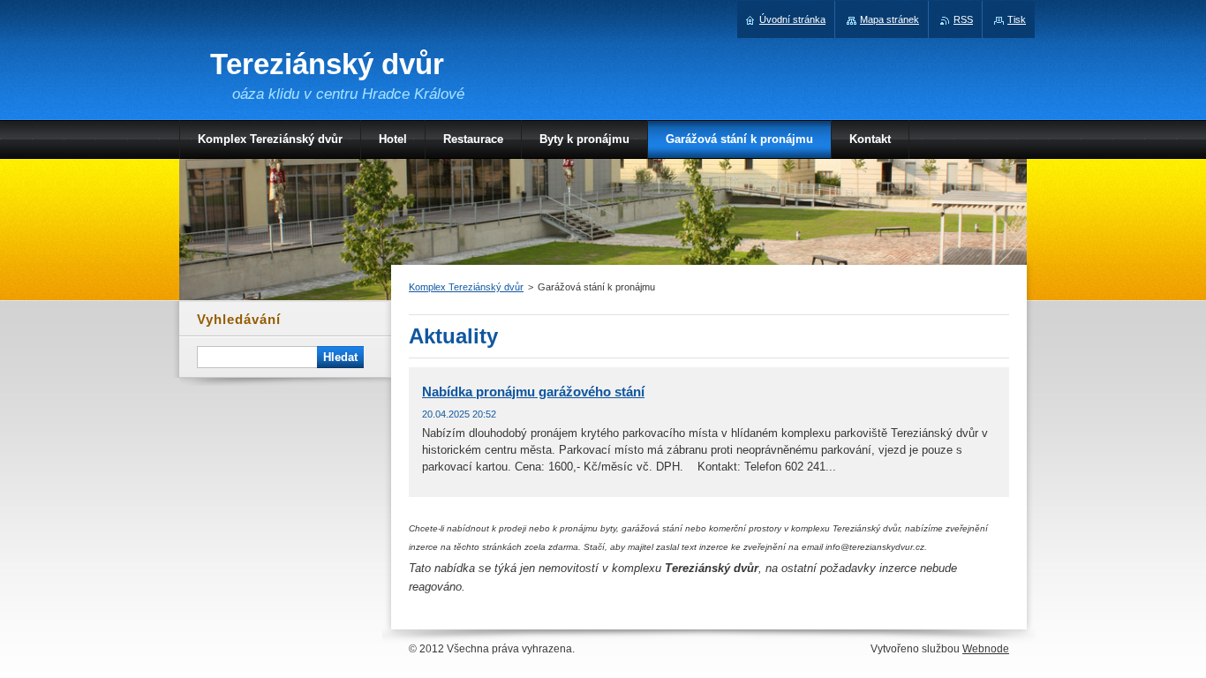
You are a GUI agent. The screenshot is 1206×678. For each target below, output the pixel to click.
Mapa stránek (889, 19)
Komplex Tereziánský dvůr (466, 287)
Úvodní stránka (792, 19)
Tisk (1016, 19)
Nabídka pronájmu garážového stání (533, 391)
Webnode (985, 649)
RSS (963, 19)
